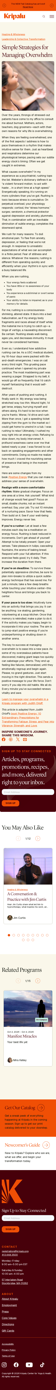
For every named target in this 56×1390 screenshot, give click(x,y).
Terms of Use (8, 1356)
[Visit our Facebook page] (16, 1364)
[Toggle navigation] (51, 16)
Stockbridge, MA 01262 (15, 1283)
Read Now (28, 7)
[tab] (9, 935)
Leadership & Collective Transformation (23, 39)
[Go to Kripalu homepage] (12, 1191)
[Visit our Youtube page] (29, 1364)
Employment (9, 1305)
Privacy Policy (9, 1350)
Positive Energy (18, 477)
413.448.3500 (10, 1254)
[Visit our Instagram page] (4, 1364)
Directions (8, 1324)
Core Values (9, 1318)
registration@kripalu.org (15, 1251)
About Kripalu (10, 1299)
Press (5, 1311)
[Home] (15, 15)
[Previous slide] (18, 838)
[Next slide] (38, 838)
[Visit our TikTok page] (42, 1364)
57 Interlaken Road (12, 1279)
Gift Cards (8, 1330)
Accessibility (8, 1344)
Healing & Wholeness (13, 34)
